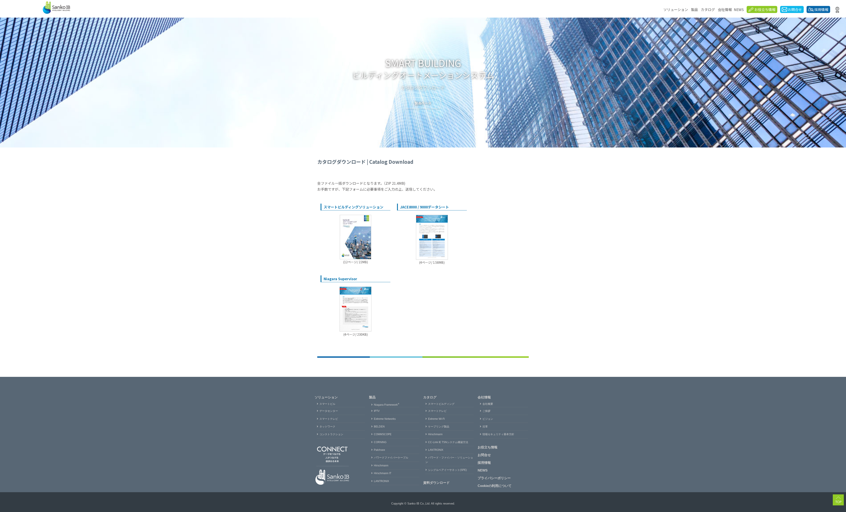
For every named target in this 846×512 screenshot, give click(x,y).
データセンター (328, 411)
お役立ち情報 (487, 447)
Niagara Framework (386, 404)
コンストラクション (331, 434)
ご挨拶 (486, 411)
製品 (694, 9)
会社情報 (725, 9)
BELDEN (379, 426)
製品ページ (423, 103)
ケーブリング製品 (438, 426)
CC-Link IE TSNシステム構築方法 (448, 442)
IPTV (377, 411)
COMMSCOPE (382, 434)
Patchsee (379, 449)
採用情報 (484, 462)
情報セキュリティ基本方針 (498, 434)
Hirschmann (381, 465)
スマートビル (327, 403)
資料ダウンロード (436, 482)
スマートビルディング (441, 403)
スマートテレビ (328, 418)
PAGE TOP (843, 499)
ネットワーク (327, 426)
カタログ (708, 9)
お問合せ (484, 455)
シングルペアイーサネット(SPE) (447, 469)
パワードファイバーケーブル (391, 457)
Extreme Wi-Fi (436, 418)
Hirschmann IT (382, 473)
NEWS (739, 9)
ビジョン (487, 418)
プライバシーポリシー (494, 478)
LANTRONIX (381, 481)
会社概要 (487, 403)
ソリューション (675, 9)
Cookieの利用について (495, 486)
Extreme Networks (385, 418)
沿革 (485, 426)
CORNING (380, 442)
